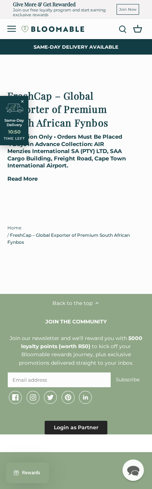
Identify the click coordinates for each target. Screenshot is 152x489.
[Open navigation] (11, 29)
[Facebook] (15, 397)
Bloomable (48, 444)
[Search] (122, 29)
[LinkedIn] (85, 397)
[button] (133, 470)
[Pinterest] (68, 397)
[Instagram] (33, 397)
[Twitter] (50, 397)
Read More (22, 179)
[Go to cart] (137, 28)
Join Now (128, 9)
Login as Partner (76, 427)
